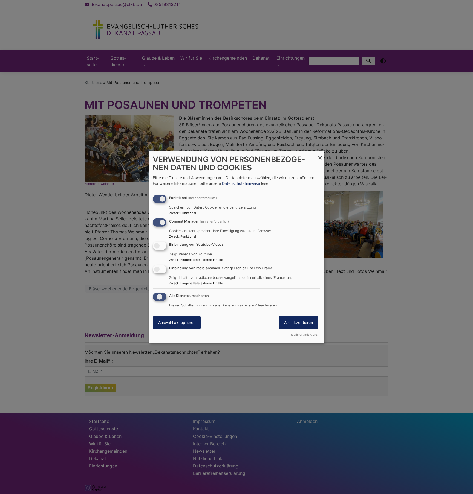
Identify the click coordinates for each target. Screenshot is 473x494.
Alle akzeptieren (298, 322)
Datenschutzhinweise (241, 183)
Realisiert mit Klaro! (304, 335)
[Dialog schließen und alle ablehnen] (320, 154)
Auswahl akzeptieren (176, 322)
